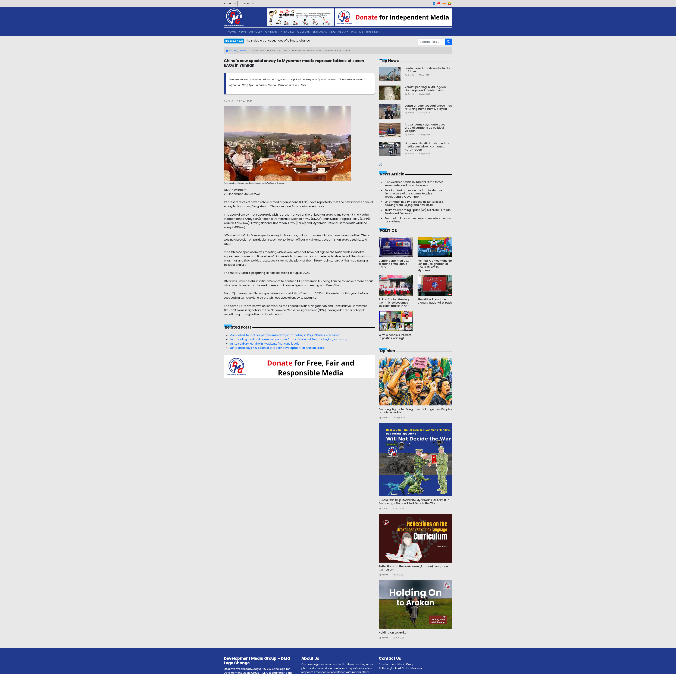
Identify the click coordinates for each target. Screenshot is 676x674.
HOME (231, 32)
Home (232, 50)
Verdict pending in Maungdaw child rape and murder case (285, 41)
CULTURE (303, 32)
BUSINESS (372, 32)
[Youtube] (438, 3)
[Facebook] (434, 3)
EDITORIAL (319, 32)
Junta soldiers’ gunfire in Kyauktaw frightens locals (264, 344)
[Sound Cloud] (444, 3)
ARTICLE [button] (254, 32)
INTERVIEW (287, 32)
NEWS (242, 32)
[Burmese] (449, 3)
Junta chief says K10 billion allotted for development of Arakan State (277, 348)
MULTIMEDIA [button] (337, 32)
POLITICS (357, 32)
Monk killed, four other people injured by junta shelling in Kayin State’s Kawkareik (285, 335)
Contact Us (246, 3)
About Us (230, 3)
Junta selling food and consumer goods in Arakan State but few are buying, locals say (288, 339)
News (243, 50)
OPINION (271, 32)
